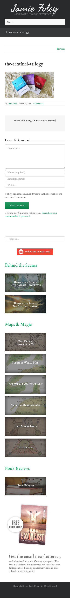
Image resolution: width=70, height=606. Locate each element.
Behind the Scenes (21, 265)
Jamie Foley (12, 103)
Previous (61, 48)
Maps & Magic (18, 324)
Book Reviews (17, 468)
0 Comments (38, 103)
